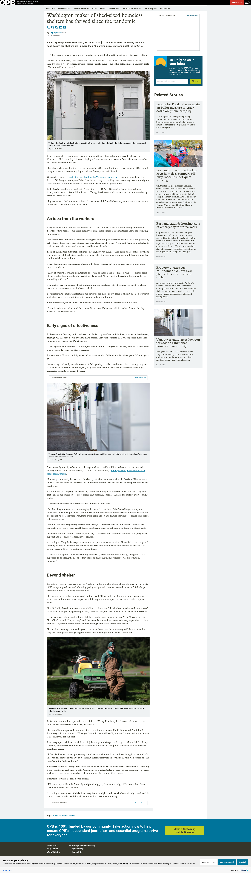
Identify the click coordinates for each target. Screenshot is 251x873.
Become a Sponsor (140, 377)
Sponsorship (78, 848)
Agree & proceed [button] (227, 862)
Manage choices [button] (208, 862)
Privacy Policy (7, 870)
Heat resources (64, 8)
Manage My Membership (83, 845)
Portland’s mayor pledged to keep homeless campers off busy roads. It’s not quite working (176, 175)
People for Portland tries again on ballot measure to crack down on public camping (178, 107)
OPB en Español (150, 8)
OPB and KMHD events (131, 8)
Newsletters (114, 8)
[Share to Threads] (65, 27)
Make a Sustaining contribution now (184, 830)
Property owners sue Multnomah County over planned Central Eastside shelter (174, 272)
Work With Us (53, 852)
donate (237, 3)
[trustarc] (243, 870)
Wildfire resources (81, 8)
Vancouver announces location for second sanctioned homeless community (178, 343)
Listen (102, 8)
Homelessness (68, 815)
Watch (94, 8)
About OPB (50, 8)
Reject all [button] (242, 862)
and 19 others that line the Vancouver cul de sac (93, 177)
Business (57, 815)
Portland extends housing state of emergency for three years (178, 225)
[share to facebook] (53, 27)
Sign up (195, 81)
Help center (165, 8)
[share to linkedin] (61, 27)
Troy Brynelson (55, 33)
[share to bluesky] (57, 27)
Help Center (52, 848)
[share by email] (49, 27)
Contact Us (77, 852)
